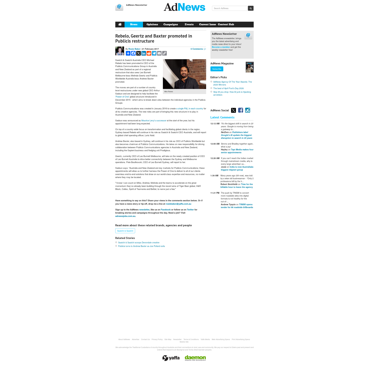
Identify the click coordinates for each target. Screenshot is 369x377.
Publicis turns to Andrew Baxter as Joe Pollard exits (141, 246)
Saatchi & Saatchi (125, 230)
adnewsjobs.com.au (125, 216)
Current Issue (207, 24)
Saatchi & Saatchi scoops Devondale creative (138, 242)
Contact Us (145, 339)
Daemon (195, 358)
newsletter (144, 209)
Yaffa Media (205, 339)
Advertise (135, 339)
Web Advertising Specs (221, 339)
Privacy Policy (157, 339)
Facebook (166, 209)
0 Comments (197, 48)
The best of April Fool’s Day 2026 (228, 88)
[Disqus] (160, 292)
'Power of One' (122, 96)
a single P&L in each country (189, 108)
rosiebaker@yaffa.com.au (178, 203)
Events (189, 24)
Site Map (167, 339)
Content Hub (226, 24)
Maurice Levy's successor (153, 120)
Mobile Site (184, 341)
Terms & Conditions (191, 339)
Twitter (190, 209)
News (133, 24)
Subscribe (216, 68)
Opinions (152, 24)
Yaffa (170, 358)
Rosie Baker (134, 48)
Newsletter (177, 339)
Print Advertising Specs (241, 339)
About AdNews (124, 339)
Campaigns (170, 24)
